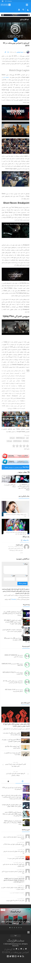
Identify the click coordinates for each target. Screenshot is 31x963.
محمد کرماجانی (20, 52)
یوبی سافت (9, 441)
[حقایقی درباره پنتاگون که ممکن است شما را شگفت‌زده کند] (25, 734)
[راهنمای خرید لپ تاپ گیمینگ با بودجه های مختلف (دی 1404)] (15, 916)
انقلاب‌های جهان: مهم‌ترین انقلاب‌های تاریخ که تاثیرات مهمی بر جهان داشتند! (16, 725)
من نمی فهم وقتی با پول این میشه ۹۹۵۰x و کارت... (14, 845)
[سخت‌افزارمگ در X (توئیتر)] (10, 956)
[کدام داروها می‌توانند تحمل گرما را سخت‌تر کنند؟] (15, 508)
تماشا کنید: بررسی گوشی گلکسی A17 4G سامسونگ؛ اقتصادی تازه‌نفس (13, 682)
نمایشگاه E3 (25, 441)
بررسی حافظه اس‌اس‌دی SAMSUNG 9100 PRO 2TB (12, 665)
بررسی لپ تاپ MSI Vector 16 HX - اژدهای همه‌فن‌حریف (14, 690)
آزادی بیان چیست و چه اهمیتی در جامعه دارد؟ (12, 754)
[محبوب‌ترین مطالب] (8, 781)
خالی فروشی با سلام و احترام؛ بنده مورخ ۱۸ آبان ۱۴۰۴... (13, 872)
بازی (27, 438)
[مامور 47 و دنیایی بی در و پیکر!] (9, 479)
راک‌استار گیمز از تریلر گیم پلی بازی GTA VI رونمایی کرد (12, 788)
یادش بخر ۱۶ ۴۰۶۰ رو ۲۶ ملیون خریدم (15, 901)
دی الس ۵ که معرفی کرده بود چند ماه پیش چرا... (13, 852)
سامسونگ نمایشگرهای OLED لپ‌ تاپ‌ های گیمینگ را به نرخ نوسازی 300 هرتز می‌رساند (12, 613)
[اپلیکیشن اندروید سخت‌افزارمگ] (20, 956)
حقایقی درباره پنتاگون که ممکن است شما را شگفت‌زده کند (11, 734)
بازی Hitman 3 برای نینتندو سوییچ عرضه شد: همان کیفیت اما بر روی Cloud (23, 487)
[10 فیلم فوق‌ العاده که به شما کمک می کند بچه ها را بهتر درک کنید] (15, 526)
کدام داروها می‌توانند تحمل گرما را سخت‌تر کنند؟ (16, 515)
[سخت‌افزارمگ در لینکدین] (8, 956)
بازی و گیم (12, 438)
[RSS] (23, 956)
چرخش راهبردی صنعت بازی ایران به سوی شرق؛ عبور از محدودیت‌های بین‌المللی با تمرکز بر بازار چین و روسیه (11, 797)
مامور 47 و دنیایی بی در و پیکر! (10, 486)
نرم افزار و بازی (24, 19)
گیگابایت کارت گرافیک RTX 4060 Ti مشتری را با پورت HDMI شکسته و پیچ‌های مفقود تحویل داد (13, 622)
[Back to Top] (15, 936)
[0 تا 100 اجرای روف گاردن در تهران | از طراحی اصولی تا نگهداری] (25, 740)
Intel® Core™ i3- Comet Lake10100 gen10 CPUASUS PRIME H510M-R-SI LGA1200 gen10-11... (14, 880)
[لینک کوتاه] (5, 52)
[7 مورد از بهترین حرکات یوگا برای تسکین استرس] (25, 747)
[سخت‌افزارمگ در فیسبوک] (13, 956)
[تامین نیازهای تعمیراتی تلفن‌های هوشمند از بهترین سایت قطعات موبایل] (26, 805)
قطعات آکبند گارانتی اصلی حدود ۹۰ (16, 858)
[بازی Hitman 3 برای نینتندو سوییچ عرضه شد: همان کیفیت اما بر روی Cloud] (22, 479)
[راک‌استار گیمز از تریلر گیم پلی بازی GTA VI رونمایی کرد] (26, 788)
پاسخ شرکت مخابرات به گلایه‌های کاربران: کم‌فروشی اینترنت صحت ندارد (12, 630)
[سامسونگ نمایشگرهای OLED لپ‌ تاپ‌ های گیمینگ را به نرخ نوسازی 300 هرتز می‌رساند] (26, 613)
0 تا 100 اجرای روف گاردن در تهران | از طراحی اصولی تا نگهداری (11, 740)
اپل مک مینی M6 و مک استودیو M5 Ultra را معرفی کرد (13, 639)
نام (26, 576)
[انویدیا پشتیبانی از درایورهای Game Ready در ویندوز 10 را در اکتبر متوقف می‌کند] (26, 822)
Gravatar (13, 599)
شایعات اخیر (6, 77)
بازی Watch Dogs (20, 438)
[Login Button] (19, 9)
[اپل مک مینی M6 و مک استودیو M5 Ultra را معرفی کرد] (26, 639)
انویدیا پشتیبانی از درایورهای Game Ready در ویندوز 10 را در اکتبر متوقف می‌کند (13, 468)
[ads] (15, 15)
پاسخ (21, 553)
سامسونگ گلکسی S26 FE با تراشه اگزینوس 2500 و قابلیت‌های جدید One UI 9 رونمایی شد (12, 814)
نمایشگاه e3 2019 (17, 441)
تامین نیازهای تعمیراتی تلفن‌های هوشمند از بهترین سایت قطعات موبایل (12, 805)
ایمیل (13, 576)
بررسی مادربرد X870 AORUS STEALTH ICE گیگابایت (13, 673)
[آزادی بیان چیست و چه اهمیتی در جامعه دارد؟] (25, 753)
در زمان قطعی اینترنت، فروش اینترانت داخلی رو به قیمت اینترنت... (12, 888)
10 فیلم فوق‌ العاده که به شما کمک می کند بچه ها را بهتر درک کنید (16, 533)
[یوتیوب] (15, 456)
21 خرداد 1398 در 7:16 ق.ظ (15, 547)
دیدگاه (24, 540)
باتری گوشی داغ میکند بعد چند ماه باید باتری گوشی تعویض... (13, 865)
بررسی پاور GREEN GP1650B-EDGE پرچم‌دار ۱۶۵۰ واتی (13, 656)
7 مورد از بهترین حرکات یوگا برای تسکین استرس (12, 747)
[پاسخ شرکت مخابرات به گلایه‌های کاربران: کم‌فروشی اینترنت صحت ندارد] (26, 630)
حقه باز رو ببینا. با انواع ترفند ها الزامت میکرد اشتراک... (13, 838)
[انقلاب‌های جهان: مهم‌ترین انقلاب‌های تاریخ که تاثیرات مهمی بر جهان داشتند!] (15, 714)
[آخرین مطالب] (23, 781)
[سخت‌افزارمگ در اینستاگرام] (15, 956)
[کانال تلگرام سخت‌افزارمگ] (18, 956)
